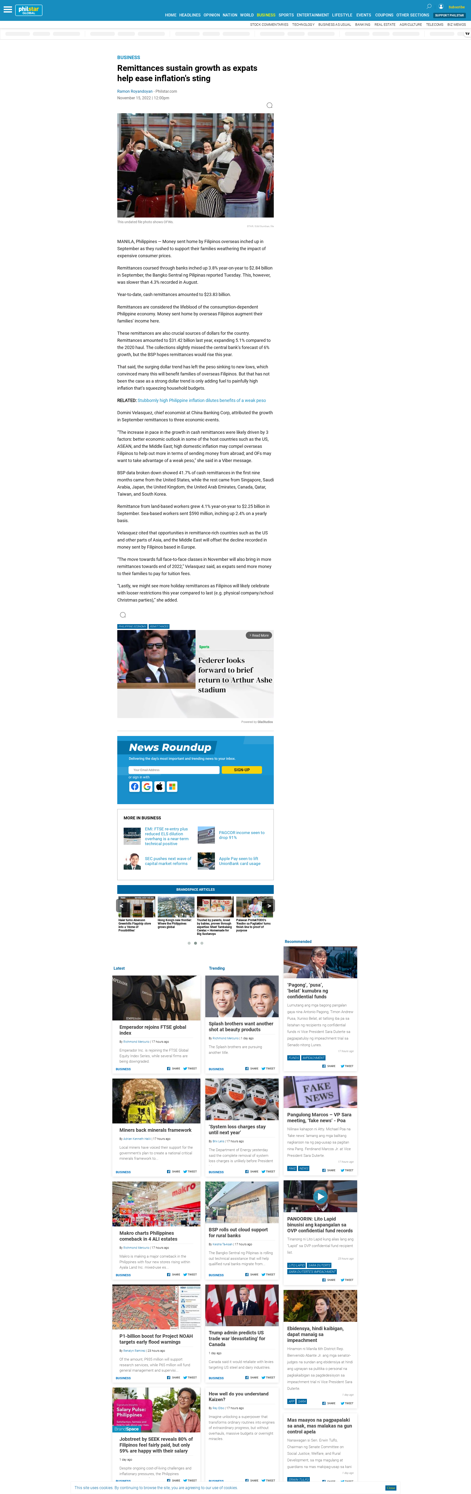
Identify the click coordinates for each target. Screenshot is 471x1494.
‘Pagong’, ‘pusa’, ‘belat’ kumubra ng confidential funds (307, 991)
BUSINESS (266, 15)
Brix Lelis (218, 1141)
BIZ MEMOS (456, 25)
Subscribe (457, 7)
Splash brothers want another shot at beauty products (241, 1026)
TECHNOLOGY (303, 25)
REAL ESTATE (385, 25)
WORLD (247, 15)
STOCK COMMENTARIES (269, 25)
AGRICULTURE (411, 25)
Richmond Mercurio (226, 1038)
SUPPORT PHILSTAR (449, 15)
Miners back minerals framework (155, 1130)
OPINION (212, 15)
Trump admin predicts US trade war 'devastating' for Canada (237, 1338)
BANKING (363, 25)
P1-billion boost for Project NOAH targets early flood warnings (156, 1339)
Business (128, 57)
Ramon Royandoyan (135, 91)
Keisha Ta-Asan (223, 1244)
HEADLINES (190, 15)
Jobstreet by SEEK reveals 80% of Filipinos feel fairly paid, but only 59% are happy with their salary (156, 1445)
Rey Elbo (218, 1408)
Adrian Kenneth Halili (137, 1139)
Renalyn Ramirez (134, 1350)
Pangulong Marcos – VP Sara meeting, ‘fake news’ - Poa (319, 1117)
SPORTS (286, 15)
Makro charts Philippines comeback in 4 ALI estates (148, 1236)
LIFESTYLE (342, 15)
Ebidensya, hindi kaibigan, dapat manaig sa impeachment (315, 1334)
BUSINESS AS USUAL (334, 25)
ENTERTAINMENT (313, 15)
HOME (170, 15)
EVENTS (363, 15)
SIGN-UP (242, 770)
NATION (230, 15)
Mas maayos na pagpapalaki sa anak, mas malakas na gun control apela (319, 1426)
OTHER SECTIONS (412, 15)
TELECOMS (435, 25)
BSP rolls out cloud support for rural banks (238, 1232)
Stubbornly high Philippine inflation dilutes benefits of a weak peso (201, 400)
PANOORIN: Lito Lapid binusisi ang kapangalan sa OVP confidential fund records (320, 1225)
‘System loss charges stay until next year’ (237, 1129)
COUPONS (384, 15)
